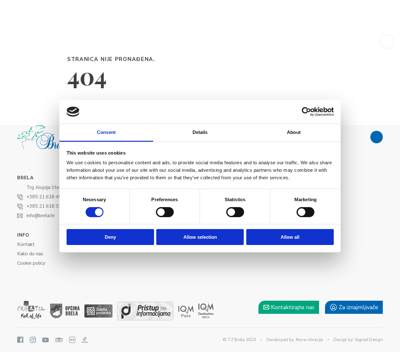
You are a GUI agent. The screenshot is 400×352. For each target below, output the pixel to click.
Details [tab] (200, 132)
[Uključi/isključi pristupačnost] (387, 41)
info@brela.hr (41, 215)
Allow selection (200, 237)
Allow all (290, 237)
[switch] (165, 212)
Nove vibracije (309, 340)
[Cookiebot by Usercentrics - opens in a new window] (306, 111)
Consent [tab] (106, 132)
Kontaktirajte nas (291, 307)
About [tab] (294, 132)
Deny (110, 237)
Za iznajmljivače (357, 307)
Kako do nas (30, 254)
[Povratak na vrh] (376, 137)
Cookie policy (31, 263)
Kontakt (26, 244)
